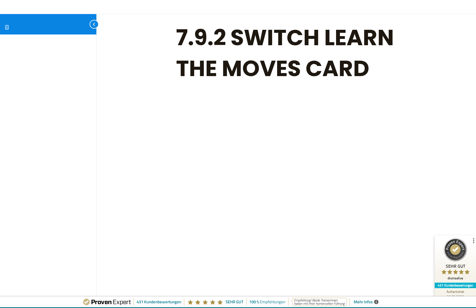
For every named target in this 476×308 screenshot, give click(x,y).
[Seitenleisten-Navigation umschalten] (88, 24)
